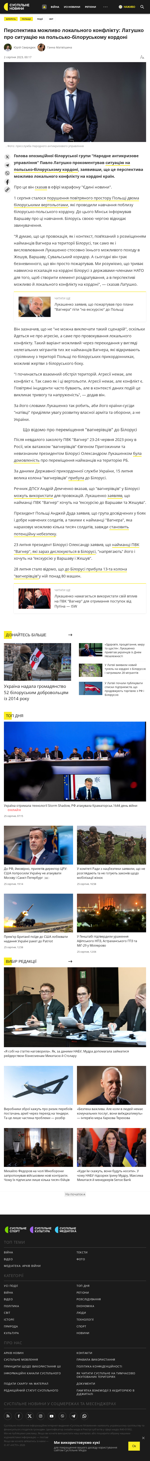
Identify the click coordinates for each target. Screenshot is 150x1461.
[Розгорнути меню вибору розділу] (44, 6)
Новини (83, 1333)
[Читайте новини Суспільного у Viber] (62, 1416)
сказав (41, 187)
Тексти (82, 1252)
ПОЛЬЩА (26, 19)
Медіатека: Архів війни (22, 1266)
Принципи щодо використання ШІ (32, 1366)
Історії (9, 1319)
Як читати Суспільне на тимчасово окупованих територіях (106, 1375)
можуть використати (33, 495)
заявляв (114, 495)
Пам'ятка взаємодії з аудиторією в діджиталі (106, 1392)
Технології (85, 1319)
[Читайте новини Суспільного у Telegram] (73, 1416)
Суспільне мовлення (21, 1359)
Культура (11, 1333)
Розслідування (89, 1299)
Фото (81, 1259)
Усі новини (72, 7)
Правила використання (96, 1359)
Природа (11, 1326)
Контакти (84, 1353)
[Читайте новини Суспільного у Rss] (8, 1416)
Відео (8, 1259)
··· (105, 6)
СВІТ (51, 19)
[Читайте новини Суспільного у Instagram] (41, 1416)
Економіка (85, 1306)
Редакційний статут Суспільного (31, 1390)
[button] (7, 157)
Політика (11, 1306)
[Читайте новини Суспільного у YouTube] (51, 1416)
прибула (76, 477)
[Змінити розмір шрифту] (142, 57)
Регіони (90, 7)
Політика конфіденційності (99, 1366)
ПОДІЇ (40, 19)
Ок (134, 1446)
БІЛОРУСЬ (11, 19)
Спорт (81, 1326)
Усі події (11, 1286)
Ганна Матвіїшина (59, 47)
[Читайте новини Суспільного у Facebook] (19, 1416)
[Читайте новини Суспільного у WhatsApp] (84, 1416)
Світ (7, 1313)
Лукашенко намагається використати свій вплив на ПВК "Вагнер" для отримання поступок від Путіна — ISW (95, 601)
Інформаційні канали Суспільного (32, 1373)
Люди (81, 1313)
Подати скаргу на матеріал (26, 1383)
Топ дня (83, 1286)
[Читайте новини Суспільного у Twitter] (30, 1416)
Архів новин (14, 1353)
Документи (86, 1383)
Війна (55, 7)
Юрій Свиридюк (25, 47)
